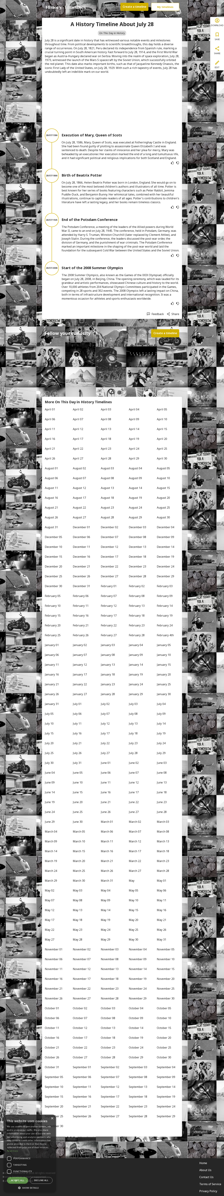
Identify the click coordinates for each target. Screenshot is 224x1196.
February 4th (165, 635)
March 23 (163, 861)
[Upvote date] (172, 162)
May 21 (161, 920)
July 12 (105, 723)
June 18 (162, 792)
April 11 (50, 429)
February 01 (109, 586)
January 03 (108, 645)
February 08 (137, 596)
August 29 (135, 517)
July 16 (77, 733)
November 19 (137, 979)
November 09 (137, 959)
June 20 (78, 802)
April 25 (162, 449)
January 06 (52, 655)
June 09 (50, 782)
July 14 (161, 723)
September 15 (54, 1097)
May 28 (77, 939)
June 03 (162, 763)
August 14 (135, 488)
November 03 (109, 949)
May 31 (161, 939)
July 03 (133, 704)
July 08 (133, 714)
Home (203, 1163)
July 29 (161, 753)
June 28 (162, 812)
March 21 (107, 861)
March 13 (163, 841)
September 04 (166, 1067)
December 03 (137, 527)
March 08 (163, 831)
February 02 (137, 586)
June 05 (78, 773)
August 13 (107, 488)
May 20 (133, 920)
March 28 (163, 871)
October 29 (136, 1057)
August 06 (51, 478)
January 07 (80, 655)
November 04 (137, 949)
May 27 (49, 939)
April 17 (78, 439)
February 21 (81, 625)
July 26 (77, 753)
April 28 (106, 458)
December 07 (109, 537)
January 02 (80, 645)
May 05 (133, 890)
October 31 (52, 1067)
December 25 (53, 576)
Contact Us (206, 1177)
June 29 (50, 822)
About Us (205, 1170)
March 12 (135, 841)
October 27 (80, 1057)
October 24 (136, 1047)
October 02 (80, 1008)
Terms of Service (210, 1184)
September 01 (82, 1067)
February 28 (137, 635)
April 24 (134, 449)
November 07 (81, 959)
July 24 (161, 743)
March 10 (79, 841)
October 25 (164, 1047)
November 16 (53, 979)
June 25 (78, 812)
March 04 (51, 831)
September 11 (82, 1087)
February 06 (81, 596)
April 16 (50, 439)
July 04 (161, 704)
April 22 (78, 449)
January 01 (52, 645)
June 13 (162, 782)
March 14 (51, 851)
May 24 (105, 930)
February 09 (165, 596)
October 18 (108, 1038)
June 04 (50, 773)
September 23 (138, 1106)
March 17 (135, 851)
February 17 (109, 615)
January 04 (136, 645)
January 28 (108, 694)
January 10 (164, 655)
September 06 (82, 1077)
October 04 (136, 1008)
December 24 (165, 566)
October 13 (108, 1028)
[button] (29, 1187)
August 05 (163, 468)
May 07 (49, 900)
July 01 (77, 704)
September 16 (82, 1097)
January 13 (108, 665)
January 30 (164, 694)
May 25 (133, 930)
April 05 (162, 409)
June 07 (134, 773)
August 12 (79, 488)
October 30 (164, 1057)
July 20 (49, 743)
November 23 (109, 989)
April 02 (78, 409)
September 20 (54, 1106)
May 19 (105, 920)
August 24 (135, 507)
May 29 (105, 939)
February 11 (81, 606)
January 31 (52, 704)
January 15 (164, 665)
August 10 (163, 478)
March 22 (135, 861)
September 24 (166, 1106)
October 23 (108, 1047)
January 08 (108, 655)
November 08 (109, 959)
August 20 (163, 498)
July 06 (77, 714)
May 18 (77, 920)
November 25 (165, 989)
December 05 (53, 537)
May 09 (105, 900)
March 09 (51, 841)
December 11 (81, 547)
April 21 (50, 449)
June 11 (106, 782)
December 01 (81, 527)
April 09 (134, 419)
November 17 (81, 979)
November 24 (137, 989)
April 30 (162, 458)
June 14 (50, 792)
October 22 (80, 1047)
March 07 (135, 831)
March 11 (107, 841)
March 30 (79, 881)
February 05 (53, 596)
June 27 (134, 812)
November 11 (53, 969)
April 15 (162, 429)
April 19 (134, 439)
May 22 (49, 930)
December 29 (165, 576)
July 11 (77, 723)
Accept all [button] (17, 1180)
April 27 (78, 458)
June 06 (106, 773)
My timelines (165, 7)
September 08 (138, 1077)
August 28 (107, 517)
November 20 (165, 979)
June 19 (50, 802)
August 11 (51, 488)
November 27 (81, 998)
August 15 (163, 488)
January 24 (136, 684)
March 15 (79, 851)
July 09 (161, 714)
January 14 (136, 665)
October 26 (52, 1057)
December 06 (81, 537)
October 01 (52, 1008)
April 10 (162, 419)
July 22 (105, 743)
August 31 (51, 527)
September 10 (54, 1087)
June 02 (134, 763)
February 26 (81, 635)
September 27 (110, 1116)
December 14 (165, 547)
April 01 (50, 409)
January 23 (108, 684)
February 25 (53, 635)
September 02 (110, 1067)
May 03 (77, 890)
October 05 (164, 1008)
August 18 (107, 498)
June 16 (106, 792)
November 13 (109, 969)
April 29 (134, 458)
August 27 (79, 517)
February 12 (109, 606)
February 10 (53, 606)
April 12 (78, 429)
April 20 (162, 439)
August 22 (79, 507)
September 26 (82, 1116)
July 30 (49, 763)
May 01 (161, 881)
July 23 (133, 743)
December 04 (165, 527)
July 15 (49, 733)
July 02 (105, 704)
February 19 (165, 615)
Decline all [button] (41, 1180)
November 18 (109, 979)
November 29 (137, 998)
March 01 (107, 822)
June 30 (78, 822)
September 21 (82, 1106)
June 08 (162, 773)
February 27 (109, 635)
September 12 (110, 1087)
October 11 (52, 1028)
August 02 (79, 468)
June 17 (134, 792)
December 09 (165, 537)
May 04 (105, 890)
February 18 (137, 615)
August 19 (135, 498)
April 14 (134, 429)
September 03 (138, 1067)
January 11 (52, 665)
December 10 (53, 547)
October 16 (52, 1038)
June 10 (78, 782)
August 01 (51, 468)
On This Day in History (112, 33)
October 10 (164, 1018)
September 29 (166, 1116)
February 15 (53, 615)
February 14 (165, 606)
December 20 (53, 566)
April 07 (78, 419)
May (131, 881)
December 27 (109, 576)
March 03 (163, 822)
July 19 (161, 733)
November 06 (53, 959)
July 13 (133, 723)
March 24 (51, 871)
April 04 (134, 409)
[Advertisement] (112, 101)
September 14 (166, 1087)
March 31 (107, 881)
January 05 (164, 645)
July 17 (105, 733)
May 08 (77, 900)
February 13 (137, 606)
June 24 (50, 812)
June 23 (162, 802)
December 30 (53, 586)
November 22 (81, 989)
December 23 (137, 566)
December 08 (137, 537)
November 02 (81, 949)
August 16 (51, 498)
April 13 (106, 429)
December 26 (81, 576)
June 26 (106, 812)
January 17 (80, 674)
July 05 (49, 714)
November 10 (165, 959)
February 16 (81, 615)
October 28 (108, 1057)
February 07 (109, 596)
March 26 (107, 871)
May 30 (133, 939)
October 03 (108, 1008)
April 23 (106, 449)
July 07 (105, 714)
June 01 (106, 763)
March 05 (79, 831)
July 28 (133, 753)
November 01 (53, 949)
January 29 (136, 694)
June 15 (78, 792)
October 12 (80, 1028)
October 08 (108, 1018)
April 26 (50, 458)
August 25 (163, 507)
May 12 (49, 910)
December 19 (165, 557)
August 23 (107, 507)
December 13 (137, 547)
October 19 (136, 1038)
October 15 (164, 1028)
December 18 (137, 557)
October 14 (136, 1028)
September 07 (110, 1077)
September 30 (54, 1126)
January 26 (52, 694)
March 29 (51, 881)
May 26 (161, 930)
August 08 (107, 478)
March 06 (107, 831)
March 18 (163, 851)
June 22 (134, 802)
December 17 (109, 557)
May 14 (105, 910)
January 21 (52, 684)
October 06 (52, 1018)
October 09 (136, 1018)
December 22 (109, 566)
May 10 (133, 900)
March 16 (107, 851)
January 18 (108, 674)
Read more (12, 1150)
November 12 (81, 969)
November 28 (109, 998)
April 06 (50, 419)
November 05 (165, 949)
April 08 (106, 419)
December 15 (53, 557)
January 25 (164, 684)
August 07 (79, 478)
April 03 (106, 409)
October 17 (80, 1038)
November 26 (53, 998)
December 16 (81, 557)
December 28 (137, 576)
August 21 (51, 507)
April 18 (106, 439)
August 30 (163, 517)
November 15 (165, 969)
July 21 (77, 743)
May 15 (133, 910)
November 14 (137, 969)
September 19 (166, 1097)
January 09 (136, 655)
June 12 (134, 782)
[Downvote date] (177, 162)
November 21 (53, 989)
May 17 (49, 920)
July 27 (105, 753)
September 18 (138, 1097)
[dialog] (30, 1153)
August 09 (135, 478)
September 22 (110, 1106)
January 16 (52, 674)
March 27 (135, 871)
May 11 (161, 900)
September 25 (54, 1116)
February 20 (53, 625)
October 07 (80, 1018)
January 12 (80, 665)
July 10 (49, 723)
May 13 (77, 910)
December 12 (109, 547)
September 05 (54, 1077)
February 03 (165, 586)
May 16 (161, 910)
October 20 (164, 1038)
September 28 (138, 1116)
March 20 (79, 861)
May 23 (77, 930)
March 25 (79, 871)
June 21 (106, 802)
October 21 (52, 1047)
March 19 (51, 861)
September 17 (110, 1097)
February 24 (165, 625)
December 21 (81, 566)
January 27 (80, 694)
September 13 (138, 1087)
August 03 (107, 468)
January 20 (164, 674)
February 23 (137, 625)
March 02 (135, 822)
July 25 (49, 753)
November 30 (165, 998)
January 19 (136, 674)
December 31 (81, 586)
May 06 (161, 890)
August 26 (51, 517)
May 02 (49, 890)
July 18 (133, 733)
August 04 (135, 468)
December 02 (109, 527)
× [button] (52, 1118)
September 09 (166, 1077)
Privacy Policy (208, 1191)
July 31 (77, 763)
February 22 (109, 625)
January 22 (80, 684)
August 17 (79, 498)
